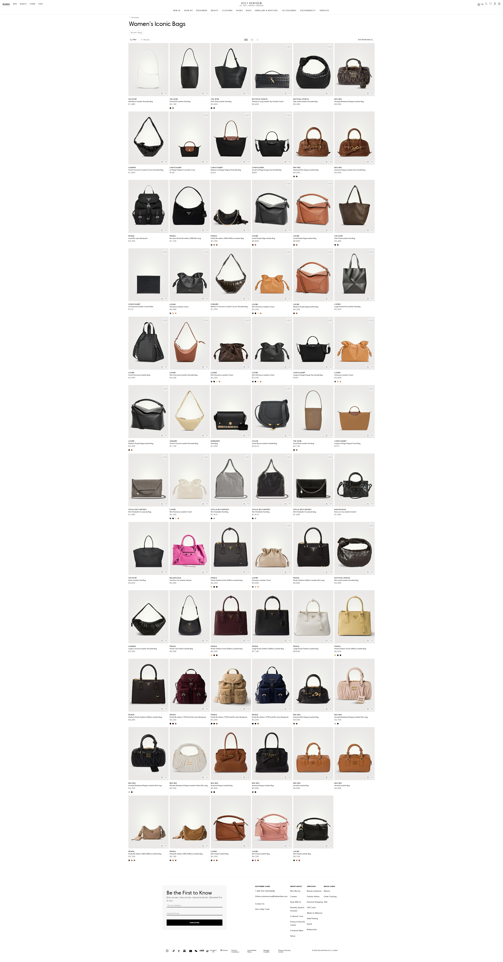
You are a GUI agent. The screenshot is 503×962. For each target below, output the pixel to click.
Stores (292, 936)
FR (482, 4)
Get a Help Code (262, 909)
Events (309, 924)
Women (6, 4)
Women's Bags (136, 33)
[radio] (246, 40)
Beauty (23, 4)
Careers (293, 896)
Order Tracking (330, 896)
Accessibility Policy (251, 951)
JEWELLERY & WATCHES (266, 10)
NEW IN (176, 10)
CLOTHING (227, 10)
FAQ (325, 902)
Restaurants (312, 929)
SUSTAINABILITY (307, 10)
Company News (296, 930)
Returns (327, 891)
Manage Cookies (266, 951)
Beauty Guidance (314, 891)
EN (479, 4)
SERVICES (324, 10)
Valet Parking (312, 918)
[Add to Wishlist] (166, 93)
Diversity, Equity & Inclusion (297, 909)
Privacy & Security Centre (297, 923)
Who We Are (295, 891)
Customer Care (296, 916)
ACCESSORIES (289, 10)
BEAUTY (214, 10)
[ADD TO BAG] (161, 93)
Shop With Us (295, 902)
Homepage (135, 17)
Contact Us (259, 904)
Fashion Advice (313, 896)
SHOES (239, 10)
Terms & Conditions (235, 951)
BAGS (249, 10)
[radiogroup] (251, 40)
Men (15, 4)
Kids (41, 4)
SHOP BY (188, 10)
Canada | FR (213, 951)
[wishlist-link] (490, 4)
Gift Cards (311, 907)
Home (32, 4)
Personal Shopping (315, 902)
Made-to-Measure (314, 913)
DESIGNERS (201, 10)
